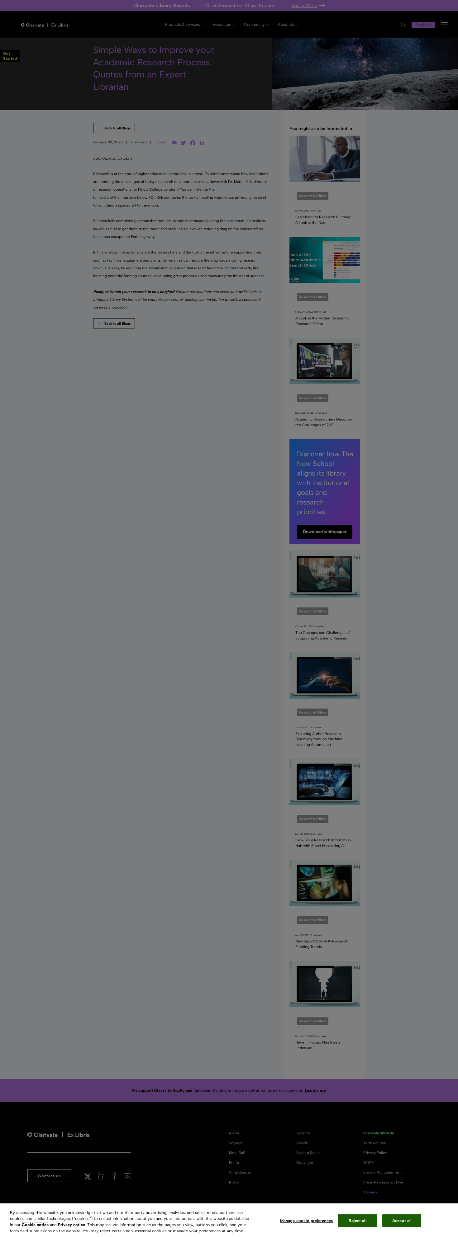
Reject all (357, 1220)
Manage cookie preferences (306, 1220)
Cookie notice (35, 1224)
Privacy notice (71, 1224)
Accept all (401, 1220)
